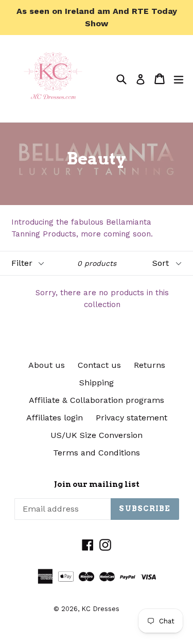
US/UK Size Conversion (96, 435)
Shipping (96, 382)
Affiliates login (54, 417)
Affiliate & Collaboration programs (96, 400)
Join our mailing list (96, 484)
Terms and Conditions (96, 453)
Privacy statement (131, 417)
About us (46, 365)
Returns (149, 365)
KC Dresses (100, 609)
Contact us (99, 365)
